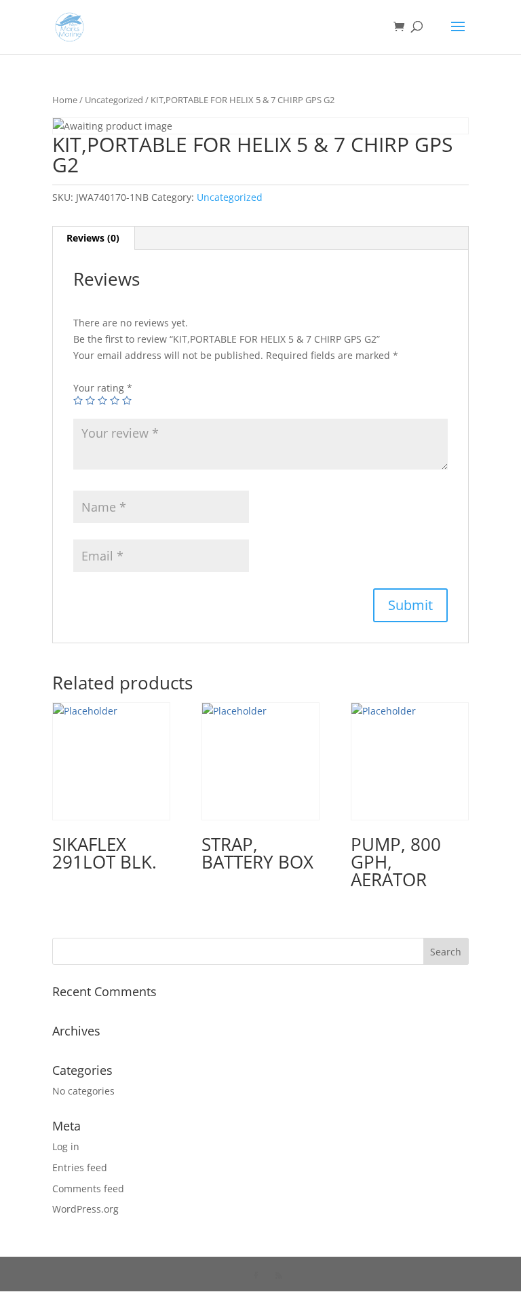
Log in (65, 1146)
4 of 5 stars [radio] (114, 400)
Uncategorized (114, 100)
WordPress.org (85, 1208)
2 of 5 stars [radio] (90, 400)
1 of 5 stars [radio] (78, 400)
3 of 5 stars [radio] (102, 400)
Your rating (102, 387)
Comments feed (88, 1188)
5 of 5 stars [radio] (127, 400)
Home (64, 100)
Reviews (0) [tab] (92, 237)
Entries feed (79, 1167)
